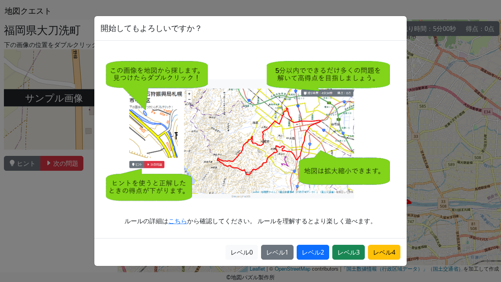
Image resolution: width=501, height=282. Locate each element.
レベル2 (313, 252)
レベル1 (277, 252)
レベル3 (348, 252)
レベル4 (384, 252)
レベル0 (242, 252)
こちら (177, 221)
